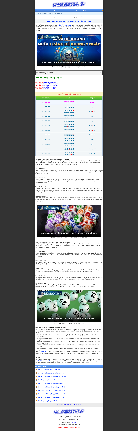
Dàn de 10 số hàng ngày (50, 85)
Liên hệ (72, 427)
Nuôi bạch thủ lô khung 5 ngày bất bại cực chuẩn (51, 394)
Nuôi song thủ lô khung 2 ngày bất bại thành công (52, 376)
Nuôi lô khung (60, 17)
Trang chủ (54, 17)
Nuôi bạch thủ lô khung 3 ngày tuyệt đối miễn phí (51, 383)
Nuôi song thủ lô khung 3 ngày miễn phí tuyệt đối (51, 387)
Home (38, 10)
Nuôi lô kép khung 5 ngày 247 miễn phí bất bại (51, 401)
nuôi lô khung (44, 351)
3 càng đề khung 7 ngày (64, 25)
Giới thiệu (66, 427)
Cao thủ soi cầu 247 (76, 404)
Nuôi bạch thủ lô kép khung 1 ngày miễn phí (50, 369)
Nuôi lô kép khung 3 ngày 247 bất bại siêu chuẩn (51, 390)
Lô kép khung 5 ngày (49, 82)
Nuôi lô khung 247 (67, 404)
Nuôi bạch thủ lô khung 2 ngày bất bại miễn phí (51, 373)
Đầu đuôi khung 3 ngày (50, 83)
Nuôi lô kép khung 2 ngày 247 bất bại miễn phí (51, 380)
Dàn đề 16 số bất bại (49, 87)
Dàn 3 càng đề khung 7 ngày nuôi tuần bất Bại (69, 21)
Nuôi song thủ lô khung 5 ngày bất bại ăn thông (51, 397)
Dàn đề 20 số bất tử (49, 88)
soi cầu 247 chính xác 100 (43, 361)
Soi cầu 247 (59, 404)
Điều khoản (77, 427)
